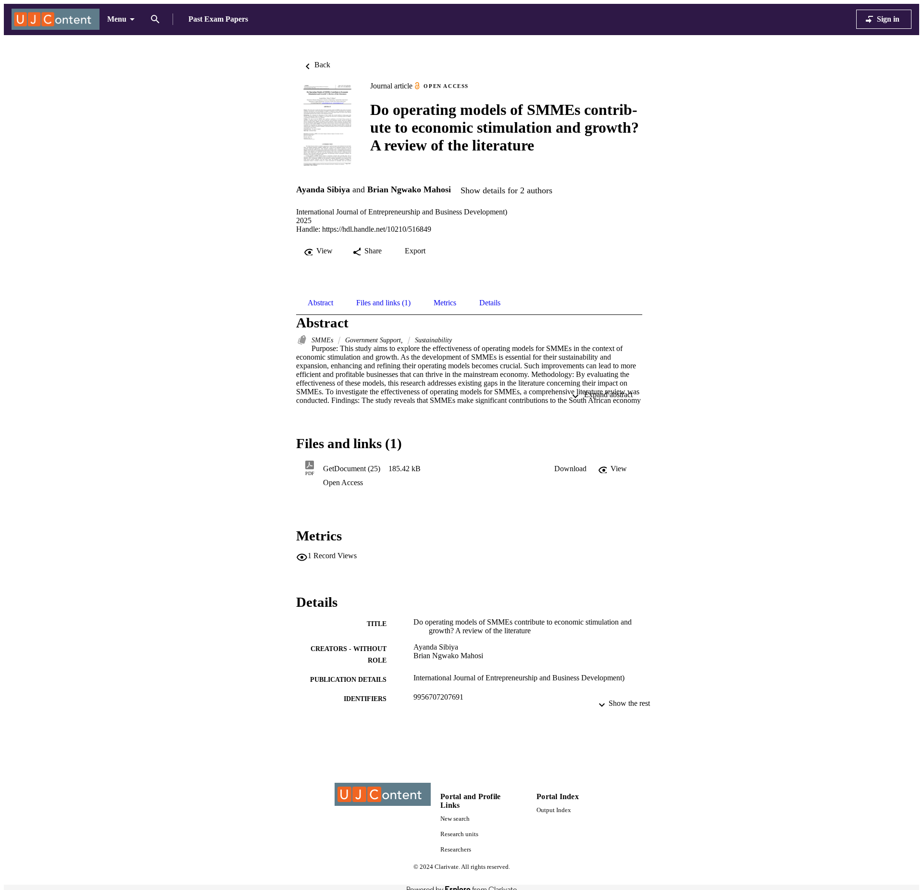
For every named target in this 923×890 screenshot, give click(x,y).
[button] (570, 468)
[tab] (320, 302)
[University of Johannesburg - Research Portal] (56, 19)
